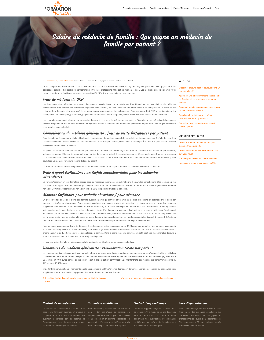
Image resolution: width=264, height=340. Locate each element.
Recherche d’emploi (202, 8)
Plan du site (132, 338)
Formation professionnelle (134, 8)
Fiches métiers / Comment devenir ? (59, 81)
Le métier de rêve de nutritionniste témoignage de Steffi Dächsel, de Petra (75, 280)
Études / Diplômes (181, 8)
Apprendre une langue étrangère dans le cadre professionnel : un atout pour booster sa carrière (200, 99)
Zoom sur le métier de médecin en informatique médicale (147, 278)
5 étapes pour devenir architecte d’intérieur (198, 158)
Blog (217, 8)
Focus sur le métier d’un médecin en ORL (197, 163)
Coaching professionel (159, 8)
